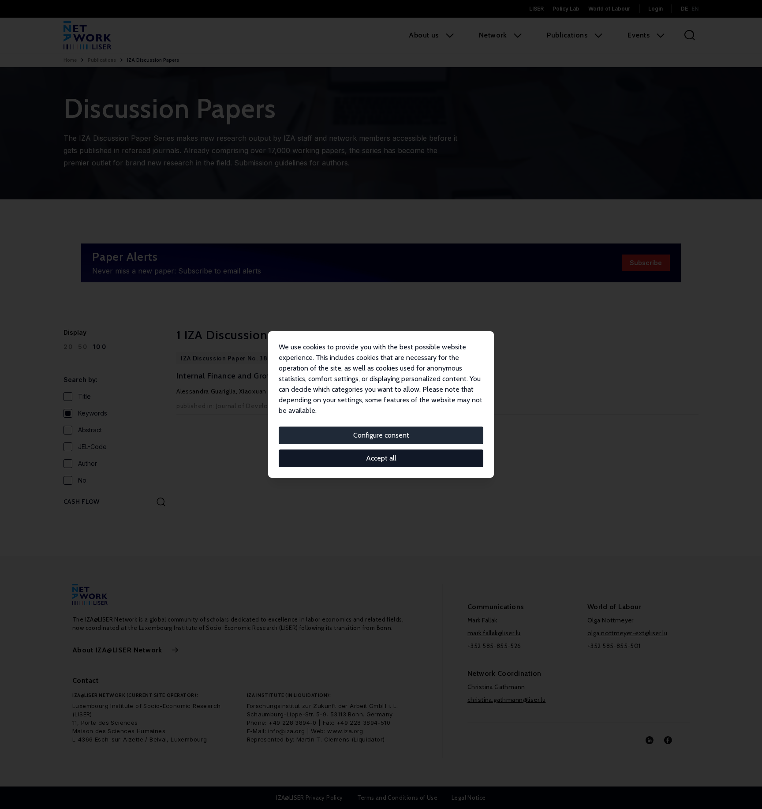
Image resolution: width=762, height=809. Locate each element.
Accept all (381, 458)
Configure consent (381, 435)
